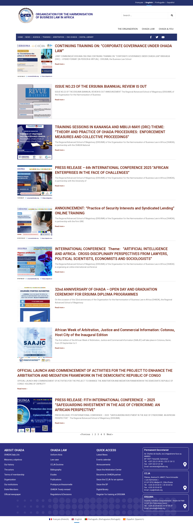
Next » (110, 434)
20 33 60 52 (168, 485)
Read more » (60, 64)
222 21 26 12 (169, 461)
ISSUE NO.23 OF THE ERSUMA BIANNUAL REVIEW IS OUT (101, 86)
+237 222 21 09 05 (155, 461)
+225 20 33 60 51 (155, 485)
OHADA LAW (148, 28)
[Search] (172, 15)
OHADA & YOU (166, 28)
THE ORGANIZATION (128, 28)
